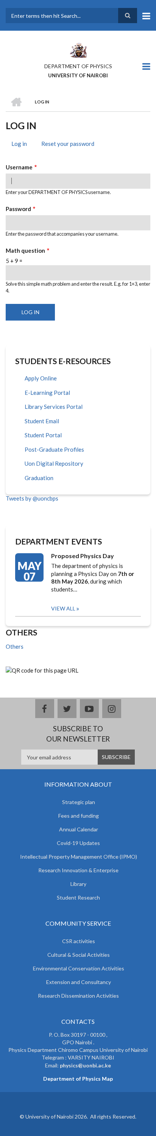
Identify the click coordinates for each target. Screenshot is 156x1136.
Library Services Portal (54, 406)
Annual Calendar (78, 829)
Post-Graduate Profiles (54, 449)
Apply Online (41, 378)
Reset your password (67, 143)
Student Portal (43, 435)
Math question (25, 250)
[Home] (78, 49)
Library (78, 884)
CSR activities (78, 941)
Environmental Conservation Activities (78, 968)
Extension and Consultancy (78, 982)
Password (18, 208)
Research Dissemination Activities (78, 995)
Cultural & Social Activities (78, 954)
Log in (22, 144)
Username (19, 167)
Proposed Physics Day (82, 555)
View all (63, 608)
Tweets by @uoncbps (32, 498)
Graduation (39, 477)
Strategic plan (78, 802)
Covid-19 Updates (78, 843)
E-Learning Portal (47, 392)
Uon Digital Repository (54, 463)
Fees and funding (78, 815)
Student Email (42, 421)
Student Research (78, 897)
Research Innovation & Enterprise (78, 870)
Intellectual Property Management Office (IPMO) (78, 856)
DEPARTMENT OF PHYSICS (78, 66)
